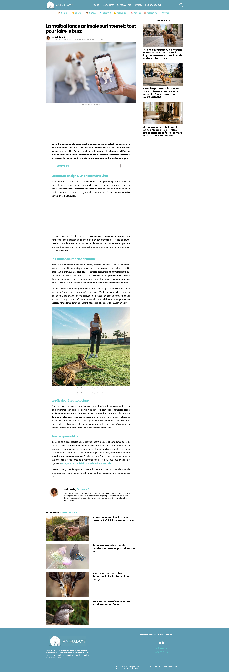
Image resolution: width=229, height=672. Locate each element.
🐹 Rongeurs (150, 13)
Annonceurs (146, 667)
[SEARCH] (181, 5)
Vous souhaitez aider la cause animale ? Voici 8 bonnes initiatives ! (114, 519)
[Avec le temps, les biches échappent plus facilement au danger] (67, 584)
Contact (157, 667)
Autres (165, 13)
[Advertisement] (91, 124)
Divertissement (153, 5)
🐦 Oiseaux (105, 13)
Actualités (108, 5)
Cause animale (124, 5)
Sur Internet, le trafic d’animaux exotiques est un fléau (111, 603)
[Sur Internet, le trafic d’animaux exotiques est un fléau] (67, 612)
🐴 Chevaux (91, 13)
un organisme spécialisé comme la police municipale (86, 463)
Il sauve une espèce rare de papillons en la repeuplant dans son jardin (114, 548)
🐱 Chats (76, 13)
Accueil (96, 5)
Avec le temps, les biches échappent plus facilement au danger (111, 576)
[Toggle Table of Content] (121, 166)
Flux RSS (135, 669)
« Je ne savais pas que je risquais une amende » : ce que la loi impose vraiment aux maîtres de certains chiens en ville (162, 54)
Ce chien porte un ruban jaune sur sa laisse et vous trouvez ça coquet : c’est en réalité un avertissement (161, 93)
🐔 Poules (136, 13)
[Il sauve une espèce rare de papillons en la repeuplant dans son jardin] (67, 556)
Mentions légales (123, 669)
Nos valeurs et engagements (127, 667)
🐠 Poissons (120, 13)
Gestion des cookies (171, 667)
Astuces (138, 5)
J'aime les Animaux (161, 650)
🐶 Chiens (62, 13)
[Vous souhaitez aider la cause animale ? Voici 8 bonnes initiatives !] (67, 528)
